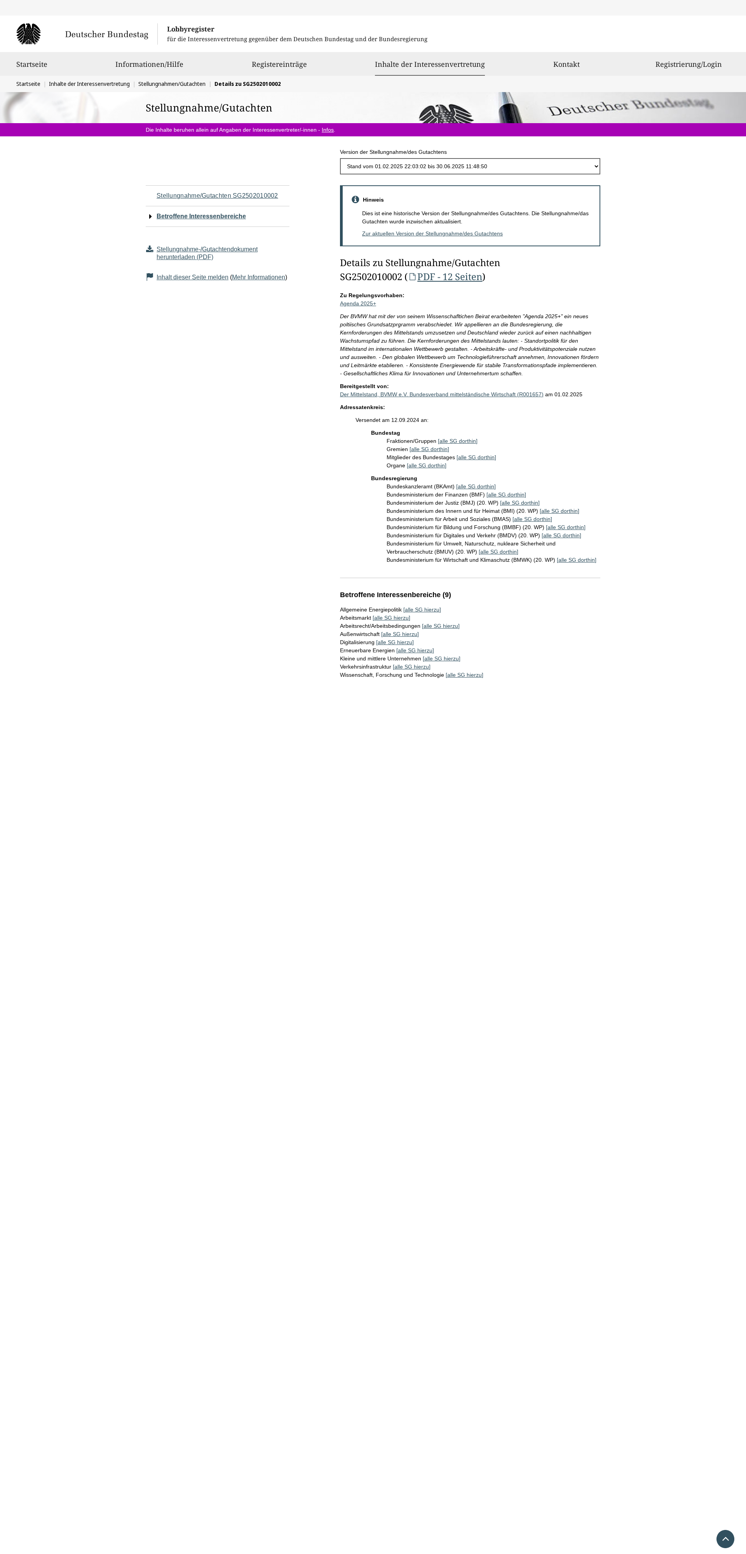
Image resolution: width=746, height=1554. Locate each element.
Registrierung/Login (688, 64)
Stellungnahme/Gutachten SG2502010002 (217, 195)
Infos (328, 130)
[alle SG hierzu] (422, 609)
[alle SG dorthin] (458, 441)
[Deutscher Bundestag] (86, 33)
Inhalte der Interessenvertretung (430, 64)
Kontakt (566, 64)
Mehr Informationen (258, 277)
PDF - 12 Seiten (449, 276)
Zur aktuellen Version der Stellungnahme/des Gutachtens (432, 233)
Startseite (31, 64)
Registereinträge (279, 64)
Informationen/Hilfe (149, 64)
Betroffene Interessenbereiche (201, 216)
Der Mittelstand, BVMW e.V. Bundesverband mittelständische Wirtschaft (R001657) (442, 394)
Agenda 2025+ (358, 303)
